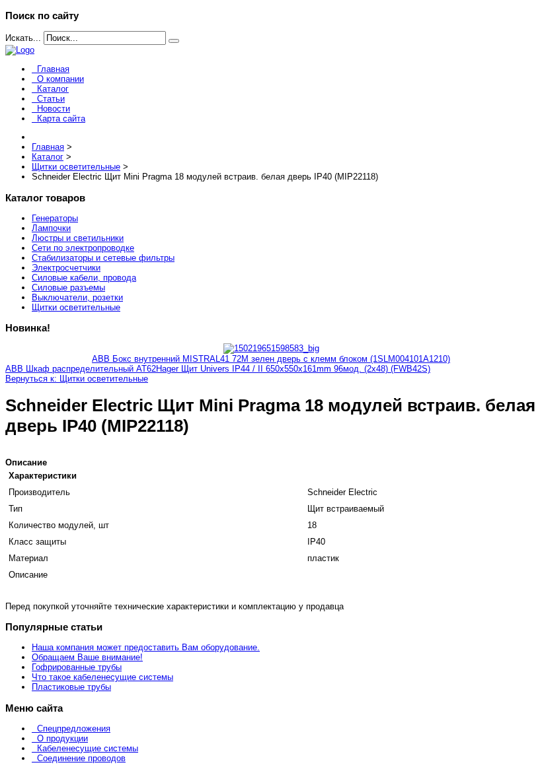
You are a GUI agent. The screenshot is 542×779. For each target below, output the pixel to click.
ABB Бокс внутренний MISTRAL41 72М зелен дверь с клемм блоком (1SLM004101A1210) (271, 359)
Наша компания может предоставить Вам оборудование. (146, 647)
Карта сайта (61, 118)
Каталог (53, 89)
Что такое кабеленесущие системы (102, 677)
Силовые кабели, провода (84, 278)
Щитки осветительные (76, 307)
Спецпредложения (73, 728)
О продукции (62, 738)
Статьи (51, 99)
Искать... (23, 38)
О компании (60, 79)
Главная (53, 69)
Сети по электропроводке (83, 248)
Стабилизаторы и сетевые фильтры (103, 258)
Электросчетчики (66, 268)
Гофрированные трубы (77, 667)
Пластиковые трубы (71, 687)
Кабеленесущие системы (87, 748)
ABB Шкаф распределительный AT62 (80, 369)
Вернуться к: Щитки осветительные (76, 379)
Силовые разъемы (68, 287)
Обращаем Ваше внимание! (87, 657)
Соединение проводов (81, 758)
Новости (53, 109)
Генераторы (55, 218)
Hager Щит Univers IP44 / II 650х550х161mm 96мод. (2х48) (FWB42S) (293, 369)
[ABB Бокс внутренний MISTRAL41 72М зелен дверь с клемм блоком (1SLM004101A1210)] (271, 348)
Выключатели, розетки (77, 297)
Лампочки (51, 228)
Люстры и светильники (78, 238)
